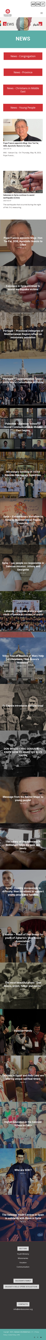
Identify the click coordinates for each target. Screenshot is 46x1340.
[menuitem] (41, 13)
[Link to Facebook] (37, 1337)
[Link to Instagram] (34, 1337)
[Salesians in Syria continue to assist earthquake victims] (23, 182)
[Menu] (41, 13)
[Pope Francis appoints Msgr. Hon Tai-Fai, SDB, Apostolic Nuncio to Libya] (23, 130)
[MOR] (19, 13)
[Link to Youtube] (41, 1337)
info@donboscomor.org (23, 1309)
